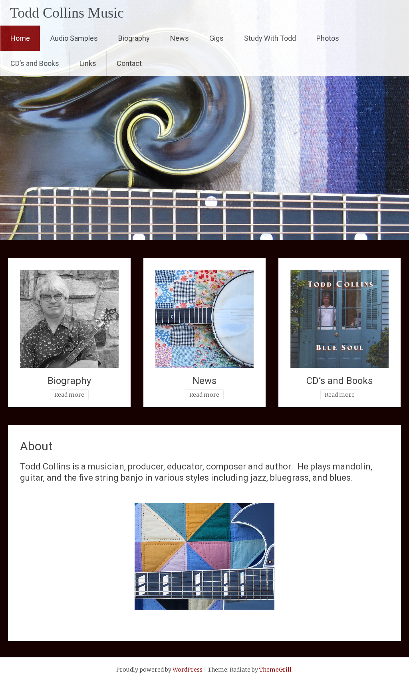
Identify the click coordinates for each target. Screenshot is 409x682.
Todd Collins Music (67, 13)
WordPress (188, 669)
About (36, 446)
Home (20, 38)
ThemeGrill (275, 669)
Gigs (216, 38)
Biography (134, 38)
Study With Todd (270, 38)
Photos (327, 38)
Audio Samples (74, 38)
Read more (69, 394)
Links (87, 63)
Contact (129, 63)
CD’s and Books (34, 63)
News (179, 38)
